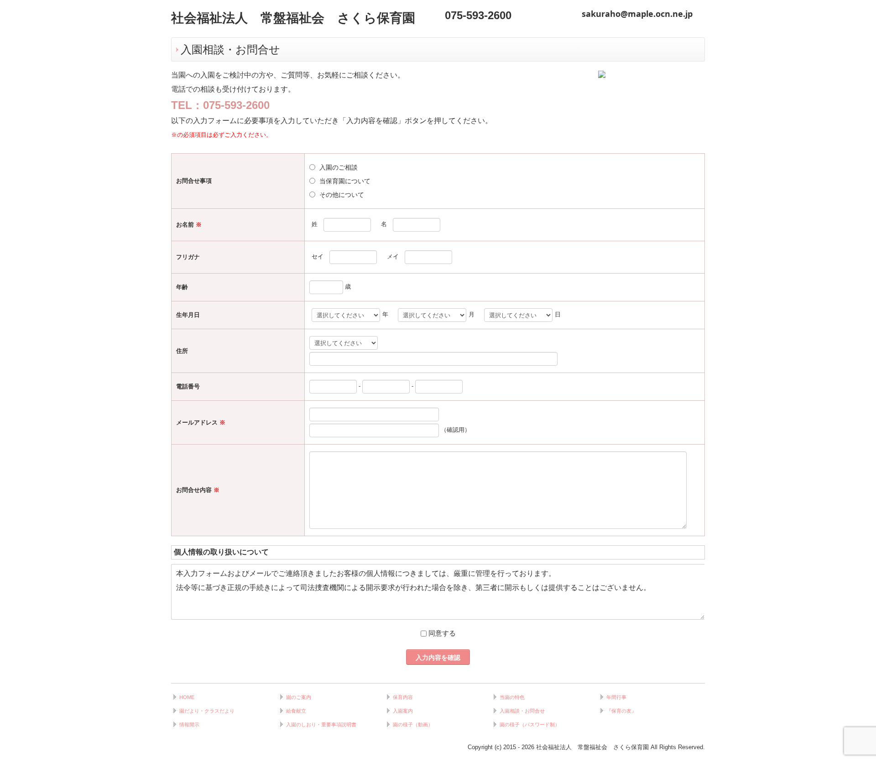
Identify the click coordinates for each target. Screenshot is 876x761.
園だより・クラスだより (207, 711)
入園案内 (403, 711)
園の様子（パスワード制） (530, 724)
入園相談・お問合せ (522, 711)
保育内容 (403, 697)
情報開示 (189, 724)
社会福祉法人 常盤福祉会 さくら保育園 (293, 18)
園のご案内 (298, 697)
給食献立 (296, 711)
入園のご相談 (338, 167)
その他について (341, 194)
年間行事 (616, 697)
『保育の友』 (621, 711)
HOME (186, 697)
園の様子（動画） (413, 724)
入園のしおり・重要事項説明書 (321, 724)
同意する (442, 633)
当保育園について (344, 181)
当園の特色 (512, 697)
